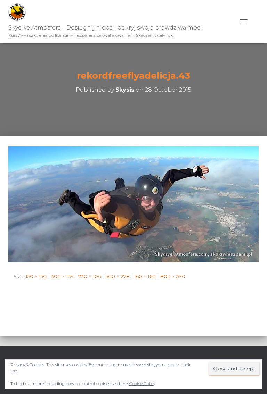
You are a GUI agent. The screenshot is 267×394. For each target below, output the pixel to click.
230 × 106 (89, 276)
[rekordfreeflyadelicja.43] (133, 204)
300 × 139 (62, 276)
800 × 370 (172, 276)
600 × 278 (117, 276)
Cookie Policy (142, 383)
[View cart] (256, 22)
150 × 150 (36, 276)
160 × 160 (145, 276)
